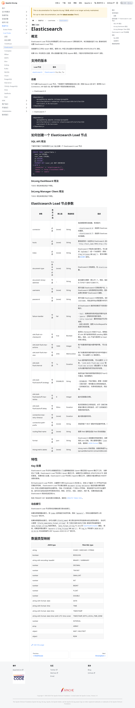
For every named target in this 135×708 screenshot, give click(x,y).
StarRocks (7, 93)
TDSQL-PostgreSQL (11, 86)
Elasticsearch (8, 47)
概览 (113, 10)
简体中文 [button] (100, 3)
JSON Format (93, 443)
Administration (6, 111)
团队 (80, 3)
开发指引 (5, 107)
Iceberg (6, 65)
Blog (89, 670)
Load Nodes (7, 33)
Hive (5, 61)
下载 (64, 3)
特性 (113, 35)
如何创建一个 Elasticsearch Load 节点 (121, 19)
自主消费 (7, 40)
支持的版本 (115, 13)
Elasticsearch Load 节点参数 (120, 32)
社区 (69, 3)
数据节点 (5, 26)
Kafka (6, 68)
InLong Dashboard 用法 (120, 26)
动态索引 (83, 257)
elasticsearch (37, 72)
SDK (3, 100)
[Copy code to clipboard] (104, 97)
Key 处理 (116, 38)
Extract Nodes (7, 29)
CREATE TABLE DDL (74, 498)
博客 (75, 3)
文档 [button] (56, 3)
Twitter (53, 670)
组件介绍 (5, 22)
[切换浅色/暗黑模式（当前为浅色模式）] (117, 3)
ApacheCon (17, 670)
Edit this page (39, 645)
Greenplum (7, 51)
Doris (6, 90)
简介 (3, 8)
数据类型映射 (116, 43)
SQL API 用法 (117, 23)
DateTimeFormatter (90, 526)
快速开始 (5, 15)
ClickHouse (8, 44)
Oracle (6, 76)
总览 (6, 36)
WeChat (53, 673)
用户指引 (5, 104)
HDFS (6, 58)
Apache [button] (87, 3)
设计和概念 (6, 12)
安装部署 (5, 19)
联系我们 (5, 115)
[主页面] (33, 20)
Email (52, 676)
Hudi (6, 97)
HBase (6, 54)
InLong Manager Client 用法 (122, 29)
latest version (68, 14)
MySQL (7, 72)
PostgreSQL (8, 79)
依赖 (115, 16)
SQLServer (7, 83)
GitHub (110, 3)
